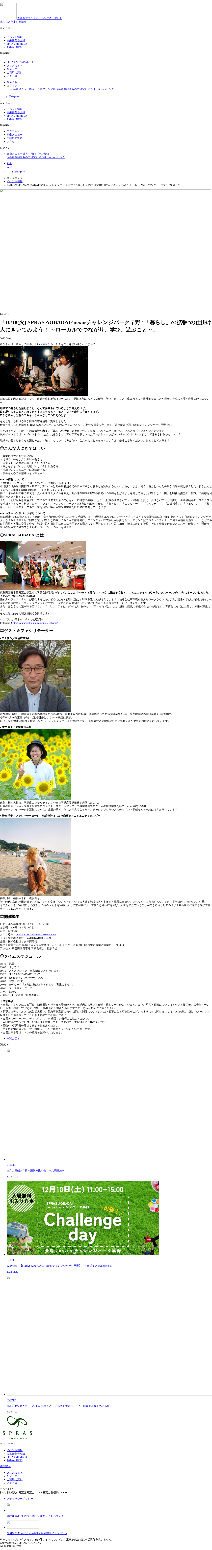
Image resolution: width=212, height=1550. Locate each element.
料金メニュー (15, 69)
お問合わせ (12, 96)
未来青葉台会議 (16, 40)
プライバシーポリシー (20, 1498)
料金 (9, 82)
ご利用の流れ (15, 72)
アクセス (12, 76)
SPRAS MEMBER (17, 43)
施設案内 (5, 1466)
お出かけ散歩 (15, 46)
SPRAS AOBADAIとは (20, 62)
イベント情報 (15, 37)
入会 (14, 82)
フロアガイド (15, 65)
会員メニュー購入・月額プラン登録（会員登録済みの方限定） (63, 89)
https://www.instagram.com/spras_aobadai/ (35, 623)
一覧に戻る (13, 1038)
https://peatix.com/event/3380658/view (36, 934)
